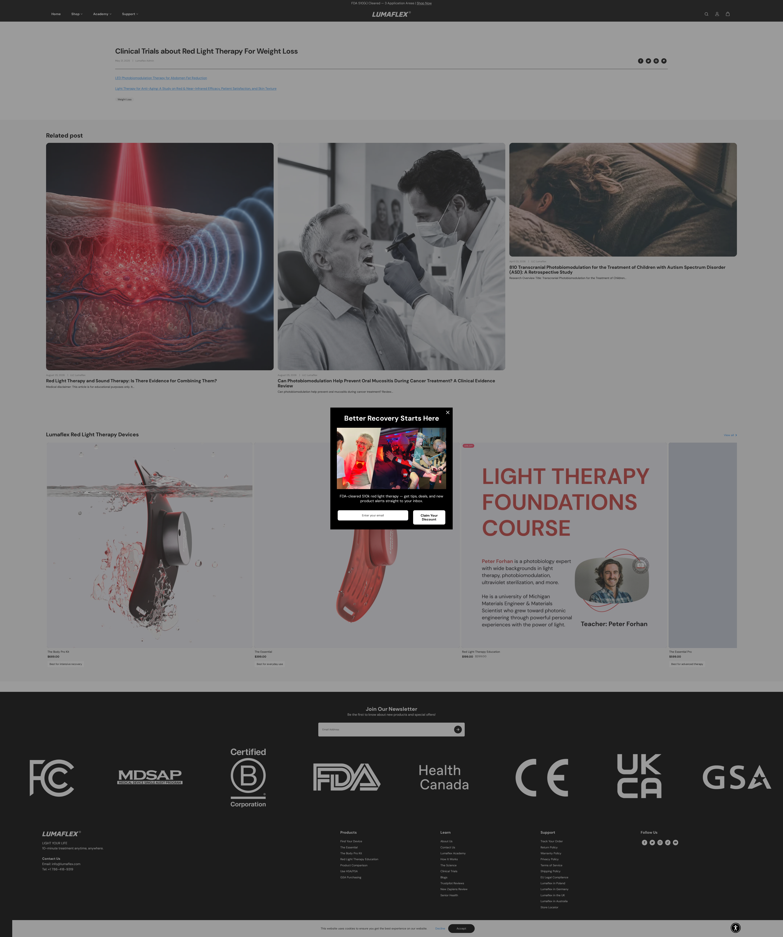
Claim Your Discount (429, 517)
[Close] (448, 412)
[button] (736, 928)
